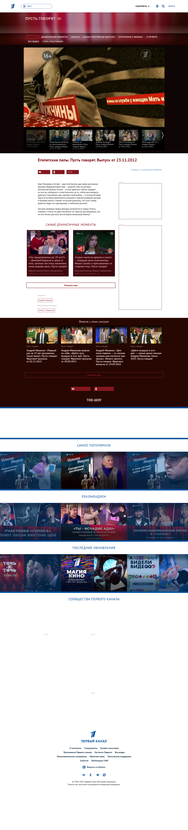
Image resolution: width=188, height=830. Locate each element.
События (84, 760)
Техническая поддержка (119, 756)
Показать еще (71, 285)
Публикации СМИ (99, 760)
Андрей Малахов (45, 300)
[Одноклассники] (58, 172)
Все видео (120, 752)
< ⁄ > (70, 172)
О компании (75, 748)
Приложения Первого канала (77, 752)
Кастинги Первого (103, 752)
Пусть (40, 19)
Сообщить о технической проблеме (146, 169)
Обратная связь (97, 756)
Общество (50, 310)
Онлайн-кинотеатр (109, 748)
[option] (36, 137)
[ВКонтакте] (44, 172)
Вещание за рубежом (96, 767)
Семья (41, 310)
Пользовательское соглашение (72, 756)
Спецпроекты (90, 748)
